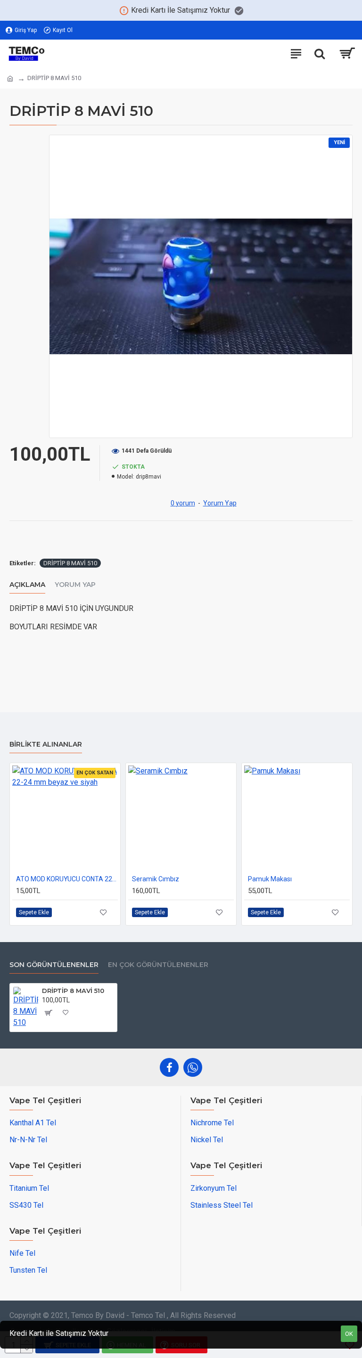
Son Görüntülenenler (54, 964)
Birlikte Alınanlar (45, 744)
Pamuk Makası (270, 879)
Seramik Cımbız (155, 879)
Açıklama (27, 584)
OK (349, 1333)
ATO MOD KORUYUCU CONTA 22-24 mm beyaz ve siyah (67, 879)
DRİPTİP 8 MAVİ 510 (70, 563)
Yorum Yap (75, 584)
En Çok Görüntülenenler (158, 964)
